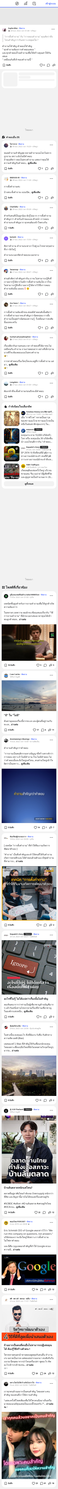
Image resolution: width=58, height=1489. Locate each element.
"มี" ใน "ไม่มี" (12, 715)
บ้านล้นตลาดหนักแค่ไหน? (18, 1187)
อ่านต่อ (22, 619)
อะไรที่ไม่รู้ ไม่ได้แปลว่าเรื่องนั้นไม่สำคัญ (26, 998)
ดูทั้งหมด (29, 483)
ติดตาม (22, 28)
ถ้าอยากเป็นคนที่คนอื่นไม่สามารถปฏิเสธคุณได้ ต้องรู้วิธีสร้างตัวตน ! (28, 1347)
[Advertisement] (29, 16)
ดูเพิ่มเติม (32, 163)
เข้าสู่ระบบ (50, 3)
